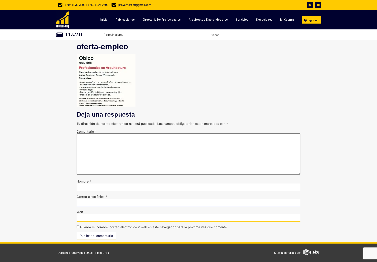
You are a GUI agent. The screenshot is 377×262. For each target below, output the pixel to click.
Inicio (104, 19)
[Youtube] (318, 5)
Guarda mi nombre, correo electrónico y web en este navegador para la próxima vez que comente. (154, 227)
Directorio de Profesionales (162, 19)
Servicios (242, 19)
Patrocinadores (113, 34)
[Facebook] (310, 5)
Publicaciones (125, 19)
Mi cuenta (287, 19)
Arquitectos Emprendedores (208, 19)
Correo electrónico (92, 196)
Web (80, 211)
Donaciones (264, 19)
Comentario (87, 131)
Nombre (84, 181)
